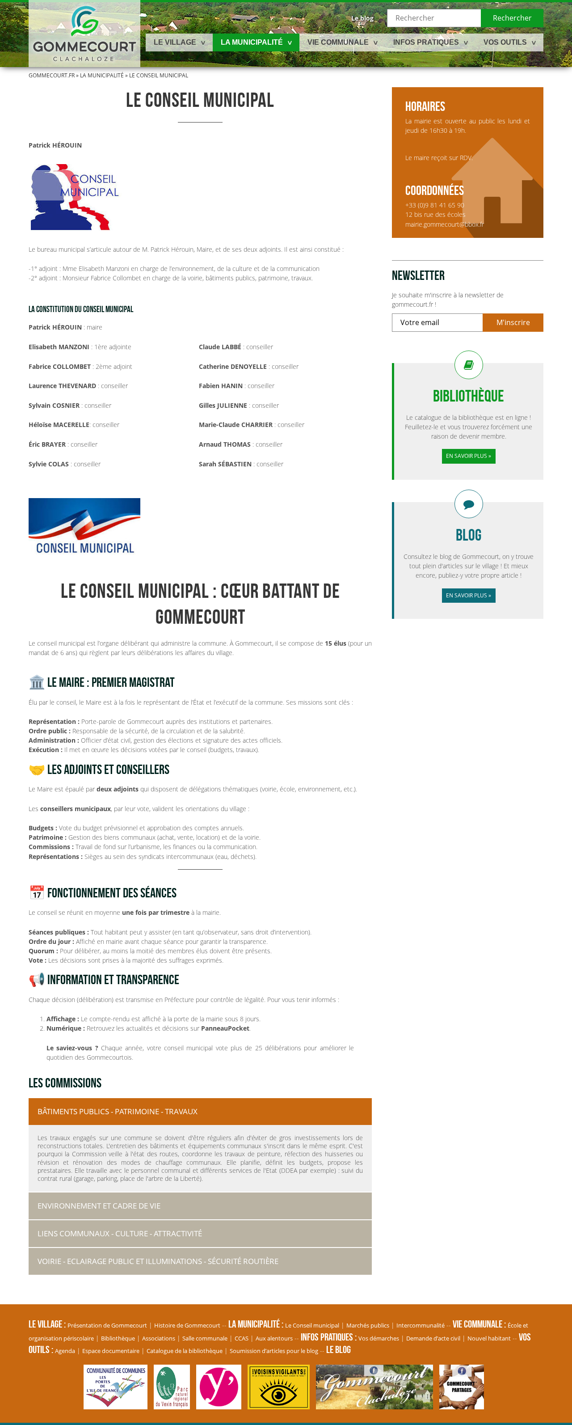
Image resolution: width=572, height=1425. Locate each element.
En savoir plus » (468, 456)
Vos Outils (505, 42)
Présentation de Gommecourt (107, 1325)
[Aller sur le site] (118, 1404)
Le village (175, 42)
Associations (158, 1338)
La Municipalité (252, 42)
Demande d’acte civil (433, 1338)
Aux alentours (274, 1338)
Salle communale (204, 1338)
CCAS (241, 1338)
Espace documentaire (110, 1351)
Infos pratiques (426, 42)
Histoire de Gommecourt (187, 1325)
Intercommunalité (420, 1325)
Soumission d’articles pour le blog (274, 1351)
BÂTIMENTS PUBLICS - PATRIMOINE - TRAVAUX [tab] (118, 1111)
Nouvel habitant (489, 1338)
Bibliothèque (118, 1338)
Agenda (65, 1351)
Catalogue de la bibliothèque (185, 1351)
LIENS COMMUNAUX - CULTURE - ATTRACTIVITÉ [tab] (120, 1233)
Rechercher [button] (512, 18)
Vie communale (338, 42)
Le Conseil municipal (312, 1325)
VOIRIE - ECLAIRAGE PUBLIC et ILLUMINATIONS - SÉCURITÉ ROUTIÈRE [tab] (158, 1261)
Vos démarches (378, 1338)
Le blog (362, 18)
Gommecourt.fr (52, 75)
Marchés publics (367, 1325)
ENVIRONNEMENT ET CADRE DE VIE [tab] (99, 1206)
